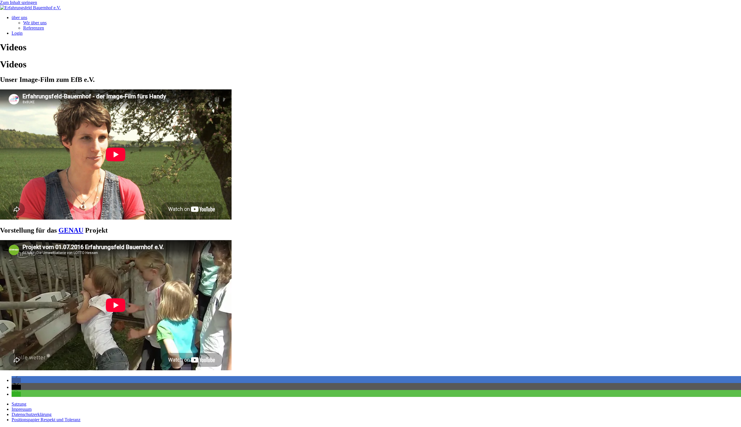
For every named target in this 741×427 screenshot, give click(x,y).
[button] (16, 380)
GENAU (70, 230)
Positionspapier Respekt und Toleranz (46, 419)
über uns (19, 17)
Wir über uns (35, 22)
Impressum (22, 409)
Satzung (19, 404)
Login (17, 33)
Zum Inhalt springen (18, 2)
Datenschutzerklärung (32, 414)
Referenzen (33, 27)
